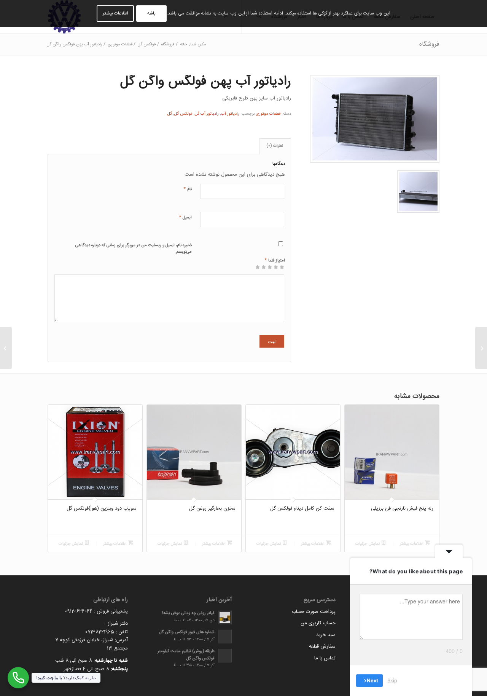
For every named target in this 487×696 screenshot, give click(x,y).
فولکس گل (183, 114)
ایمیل (185, 217)
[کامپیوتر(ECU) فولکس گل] (481, 348)
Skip (392, 680)
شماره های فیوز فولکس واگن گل (187, 632)
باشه (151, 13)
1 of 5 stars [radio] (282, 269)
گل (169, 114)
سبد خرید (326, 635)
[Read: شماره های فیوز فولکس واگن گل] (225, 636)
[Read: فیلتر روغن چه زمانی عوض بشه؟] (225, 617)
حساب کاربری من (318, 623)
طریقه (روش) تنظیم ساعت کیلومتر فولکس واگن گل (186, 655)
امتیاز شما (274, 260)
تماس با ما (325, 658)
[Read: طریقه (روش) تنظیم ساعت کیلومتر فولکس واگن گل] (225, 655)
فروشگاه (429, 44)
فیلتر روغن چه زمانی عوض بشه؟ (188, 613)
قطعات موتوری (268, 114)
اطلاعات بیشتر (412, 543)
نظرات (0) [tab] (275, 146)
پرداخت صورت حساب (314, 612)
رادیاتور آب (230, 114)
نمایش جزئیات (368, 543)
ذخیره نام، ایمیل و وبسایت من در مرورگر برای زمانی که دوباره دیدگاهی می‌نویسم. (133, 248)
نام (187, 189)
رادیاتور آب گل (207, 114)
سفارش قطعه (322, 646)
